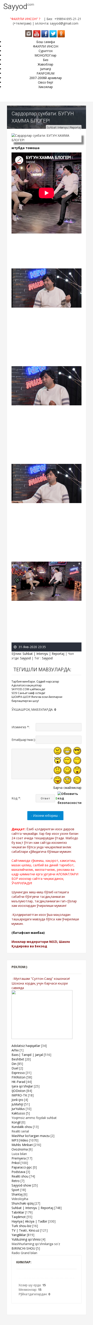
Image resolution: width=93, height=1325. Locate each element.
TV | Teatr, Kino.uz (25, 1230)
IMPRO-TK (19, 1095)
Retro (16, 1181)
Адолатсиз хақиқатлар (27, 685)
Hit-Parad (18, 1082)
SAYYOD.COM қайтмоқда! (28, 689)
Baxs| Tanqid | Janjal (27, 1055)
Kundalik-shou (22, 1127)
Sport (15, 1190)
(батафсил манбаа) (28, 932)
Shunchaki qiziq (23, 1203)
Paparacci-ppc (22, 1167)
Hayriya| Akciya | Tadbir (29, 1221)
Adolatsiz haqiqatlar (26, 1046)
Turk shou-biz (21, 1226)
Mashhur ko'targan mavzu (31, 1136)
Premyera (19, 1158)
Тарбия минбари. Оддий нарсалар (35, 681)
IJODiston (19, 1091)
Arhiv (15, 1050)
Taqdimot (19, 1217)
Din (14, 1064)
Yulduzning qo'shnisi (26, 1239)
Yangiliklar (19, 1235)
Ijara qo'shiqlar (22, 1086)
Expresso (18, 1073)
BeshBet (18, 1059)
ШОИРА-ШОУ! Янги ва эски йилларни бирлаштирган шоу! (37, 699)
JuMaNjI (17, 1104)
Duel (15, 1068)
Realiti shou (20, 1176)
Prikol (16, 1163)
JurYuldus (18, 1109)
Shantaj (17, 1194)
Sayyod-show (21, 1185)
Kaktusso (18, 1113)
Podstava (18, 1172)
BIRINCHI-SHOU (23, 1248)
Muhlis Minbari (22, 1145)
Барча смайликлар (67, 787)
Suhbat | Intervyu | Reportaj (63, 127)
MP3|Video (20, 1140)
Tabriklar (18, 1212)
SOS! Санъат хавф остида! (28, 693)
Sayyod (15, 6)
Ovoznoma (20, 1149)
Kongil (16, 1122)
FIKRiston (19, 1077)
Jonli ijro (17, 1100)
